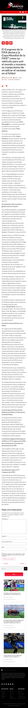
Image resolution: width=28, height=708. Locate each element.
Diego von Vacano (9, 625)
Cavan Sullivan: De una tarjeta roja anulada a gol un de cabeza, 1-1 (13, 656)
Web (3, 547)
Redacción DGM (8, 597)
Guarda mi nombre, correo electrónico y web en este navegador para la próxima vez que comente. (13, 555)
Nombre (4, 536)
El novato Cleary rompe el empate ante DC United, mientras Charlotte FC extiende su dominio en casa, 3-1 (14, 621)
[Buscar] (25, 568)
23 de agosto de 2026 (10, 599)
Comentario (5, 518)
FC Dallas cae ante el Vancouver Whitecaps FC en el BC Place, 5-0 (12, 593)
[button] (1, 12)
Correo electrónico (7, 541)
